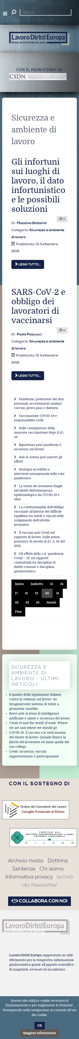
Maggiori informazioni (39, 1033)
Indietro (37, 584)
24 (38, 602)
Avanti (51, 602)
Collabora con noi (42, 901)
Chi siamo (52, 869)
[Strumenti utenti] (62, 219)
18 (26, 593)
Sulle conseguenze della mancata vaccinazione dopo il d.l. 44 (39, 432)
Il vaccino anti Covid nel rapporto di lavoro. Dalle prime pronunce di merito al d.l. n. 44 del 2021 (39, 539)
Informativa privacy (29, 877)
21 (57, 593)
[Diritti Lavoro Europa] (36, 927)
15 (51, 584)
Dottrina (58, 860)
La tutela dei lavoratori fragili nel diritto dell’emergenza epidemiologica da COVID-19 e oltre (38, 492)
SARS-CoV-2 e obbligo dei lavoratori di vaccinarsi (38, 306)
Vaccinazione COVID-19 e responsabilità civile (35, 418)
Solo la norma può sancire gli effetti (38, 459)
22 (16, 602)
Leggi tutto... (29, 265)
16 (61, 584)
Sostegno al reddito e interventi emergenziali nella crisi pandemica (39, 474)
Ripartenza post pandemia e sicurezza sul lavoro (37, 447)
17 (16, 593)
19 (36, 593)
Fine (18, 612)
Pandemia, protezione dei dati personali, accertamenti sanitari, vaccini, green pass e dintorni (39, 403)
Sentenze (23, 869)
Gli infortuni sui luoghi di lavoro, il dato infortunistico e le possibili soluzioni (38, 185)
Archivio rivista (25, 860)
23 (27, 602)
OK (39, 1025)
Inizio (19, 584)
